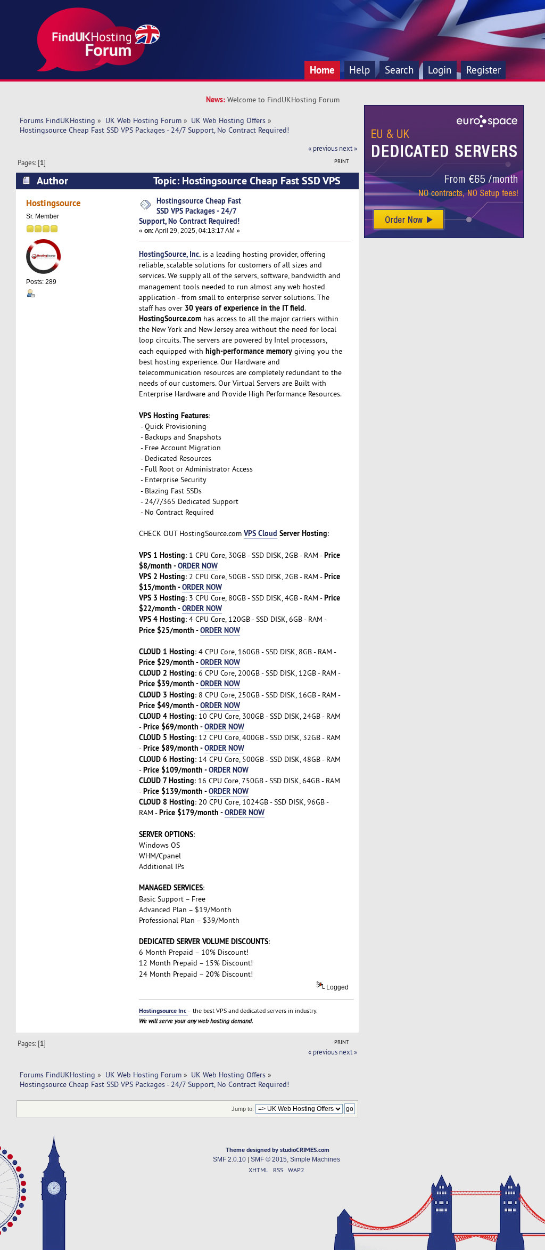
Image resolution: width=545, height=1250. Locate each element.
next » (348, 148)
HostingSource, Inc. (170, 254)
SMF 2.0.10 (229, 1159)
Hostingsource (53, 203)
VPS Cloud (260, 533)
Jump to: (243, 1109)
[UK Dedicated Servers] (444, 235)
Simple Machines (315, 1159)
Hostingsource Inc (163, 1011)
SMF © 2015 (269, 1159)
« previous (322, 148)
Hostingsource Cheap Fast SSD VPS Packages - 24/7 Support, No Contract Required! (190, 210)
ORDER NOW (198, 566)
